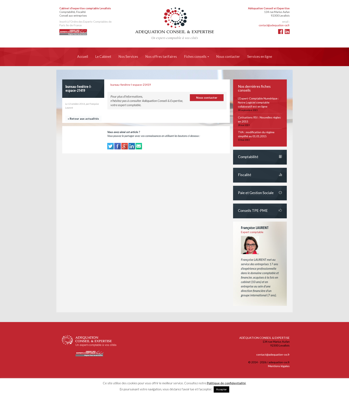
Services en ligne (259, 56)
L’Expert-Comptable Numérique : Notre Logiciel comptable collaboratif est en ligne (258, 102)
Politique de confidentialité (226, 383)
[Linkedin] (131, 146)
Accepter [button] (221, 389)
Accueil (82, 56)
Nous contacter (228, 56)
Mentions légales (279, 366)
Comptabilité (248, 156)
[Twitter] (110, 146)
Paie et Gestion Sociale (256, 192)
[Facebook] (117, 146)
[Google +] (124, 146)
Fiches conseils (195, 56)
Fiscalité (244, 174)
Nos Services (128, 56)
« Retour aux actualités (83, 118)
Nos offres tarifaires (161, 56)
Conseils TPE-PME (253, 210)
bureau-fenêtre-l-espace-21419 (130, 84)
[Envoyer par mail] (139, 146)
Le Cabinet (103, 56)
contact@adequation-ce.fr (274, 25)
